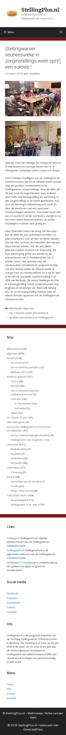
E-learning (16, 472)
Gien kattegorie (16, 422)
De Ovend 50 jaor (17, 417)
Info (9, 689)
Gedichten (17, 458)
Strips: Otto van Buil (22, 490)
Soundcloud (13, 602)
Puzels (14, 486)
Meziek (15, 385)
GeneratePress (33, 729)
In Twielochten (22, 403)
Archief (11, 358)
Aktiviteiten (15, 308)
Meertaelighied (19, 500)
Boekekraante (19, 449)
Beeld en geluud (16, 376)
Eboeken (16, 453)
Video (14, 412)
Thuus (10, 684)
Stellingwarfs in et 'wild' (24, 504)
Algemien (28, 308)
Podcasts (16, 399)
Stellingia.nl (13, 538)
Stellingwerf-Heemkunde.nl (22, 562)
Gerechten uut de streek (25, 481)
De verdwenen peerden (25, 367)
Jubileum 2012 (19, 372)
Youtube (12, 612)
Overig (11, 476)
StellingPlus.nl (40, 10)
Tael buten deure (17, 495)
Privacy (11, 693)
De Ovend (17, 362)
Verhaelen (20, 408)
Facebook (12, 593)
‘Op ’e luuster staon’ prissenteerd (28, 313)
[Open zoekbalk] (61, 32)
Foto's (14, 381)
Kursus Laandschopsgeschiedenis (30, 435)
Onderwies (13, 467)
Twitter (11, 607)
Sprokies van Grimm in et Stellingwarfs (31, 317)
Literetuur (12, 444)
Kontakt (11, 698)
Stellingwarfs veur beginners (27, 439)
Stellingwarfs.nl (15, 550)
